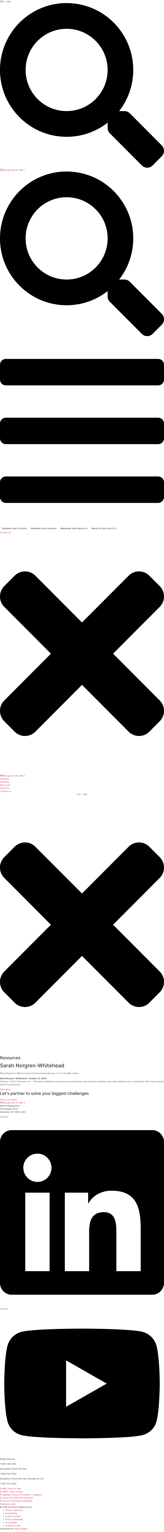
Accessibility (11, 1513)
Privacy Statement (14, 1510)
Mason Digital (21, 1528)
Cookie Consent (13, 1516)
